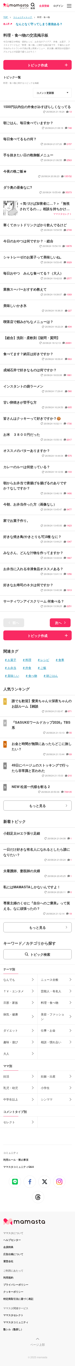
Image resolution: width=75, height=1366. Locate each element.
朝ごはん (52, 675)
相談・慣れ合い (51, 1042)
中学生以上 (10, 1099)
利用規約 (8, 1277)
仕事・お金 (48, 1030)
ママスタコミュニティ (15, 1322)
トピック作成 (38, 65)
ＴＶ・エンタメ (13, 991)
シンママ (46, 1099)
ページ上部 (37, 1344)
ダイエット (10, 1030)
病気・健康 (10, 1014)
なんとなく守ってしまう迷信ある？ (39, 24)
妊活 (6, 1076)
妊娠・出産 (48, 1076)
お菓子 (12, 660)
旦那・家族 (10, 1002)
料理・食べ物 (49, 1002)
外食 (28, 668)
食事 (61, 660)
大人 (6, 1053)
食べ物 (32, 675)
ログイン (58, 6)
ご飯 (43, 668)
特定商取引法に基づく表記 (18, 1298)
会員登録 (44, 6)
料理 (28, 660)
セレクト (9, 1122)
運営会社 (8, 1261)
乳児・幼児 (10, 1088)
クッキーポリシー (13, 1291)
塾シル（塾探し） (13, 1329)
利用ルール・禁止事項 (15, 1159)
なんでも (9, 979)
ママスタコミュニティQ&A (18, 1166)
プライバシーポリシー (15, 1284)
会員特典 (8, 1247)
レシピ (44, 660)
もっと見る (37, 805)
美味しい (13, 675)
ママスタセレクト (13, 1315)
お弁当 (12, 668)
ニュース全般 (49, 979)
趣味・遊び (10, 1042)
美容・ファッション (52, 1016)
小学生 (45, 1088)
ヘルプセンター (12, 1240)
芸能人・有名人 (51, 991)
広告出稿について (13, 1254)
